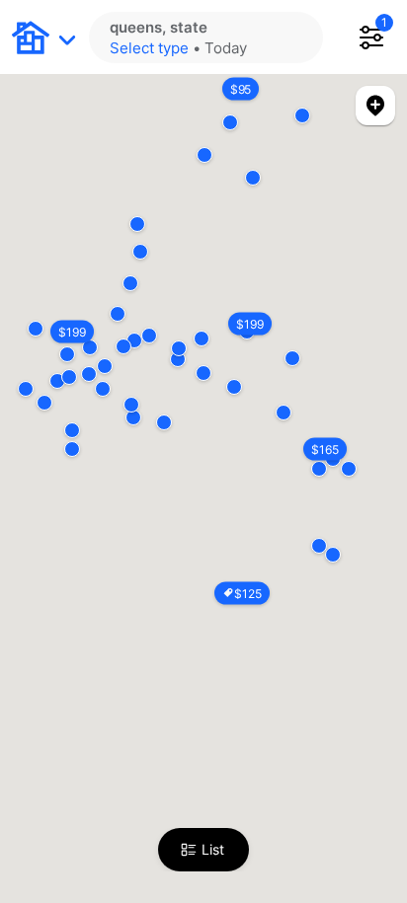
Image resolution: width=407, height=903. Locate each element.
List (213, 849)
